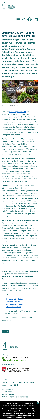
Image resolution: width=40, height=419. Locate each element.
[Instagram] (23, 19)
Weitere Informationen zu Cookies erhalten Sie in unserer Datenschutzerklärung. (18, 415)
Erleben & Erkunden (13, 307)
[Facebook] (29, 19)
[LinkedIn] (36, 19)
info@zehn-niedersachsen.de (17, 397)
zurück (5, 332)
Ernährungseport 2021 (17, 112)
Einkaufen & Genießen (14, 299)
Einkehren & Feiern (13, 302)
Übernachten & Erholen (14, 304)
